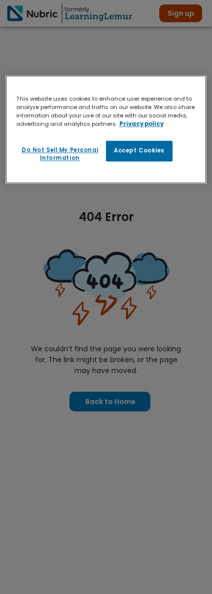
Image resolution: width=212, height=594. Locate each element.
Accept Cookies (139, 150)
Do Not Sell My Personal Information (60, 154)
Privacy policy (141, 124)
